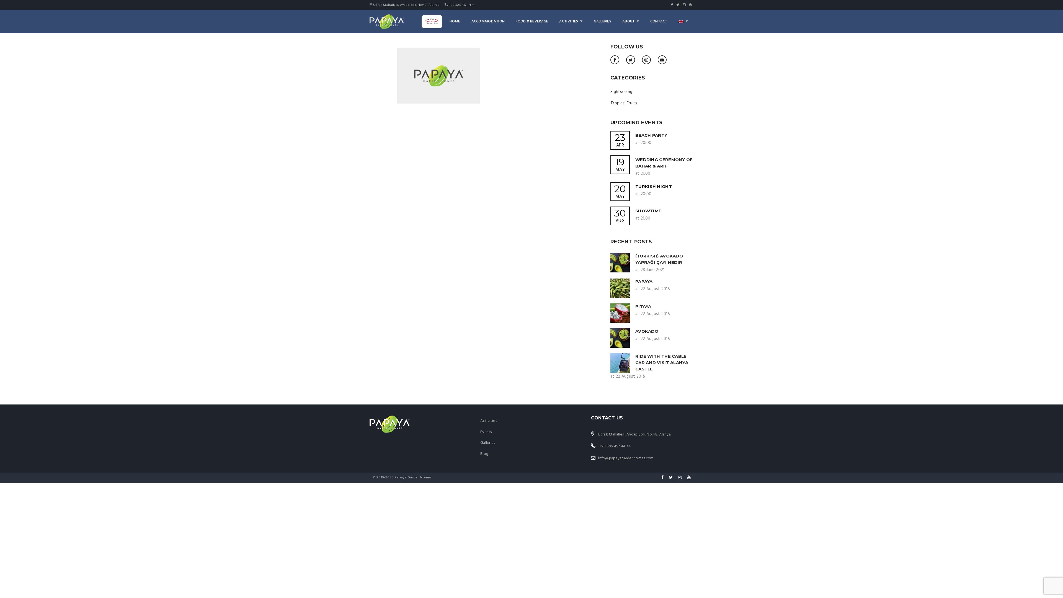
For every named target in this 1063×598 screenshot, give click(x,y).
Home (455, 21)
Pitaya (643, 306)
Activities (568, 21)
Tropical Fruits (624, 103)
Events (486, 432)
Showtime (648, 210)
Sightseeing (621, 92)
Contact (658, 21)
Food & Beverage (532, 21)
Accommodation (488, 21)
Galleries (603, 21)
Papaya (644, 281)
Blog (484, 454)
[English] (683, 21)
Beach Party (651, 135)
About (628, 21)
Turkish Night (653, 186)
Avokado (646, 331)
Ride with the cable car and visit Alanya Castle (661, 363)
